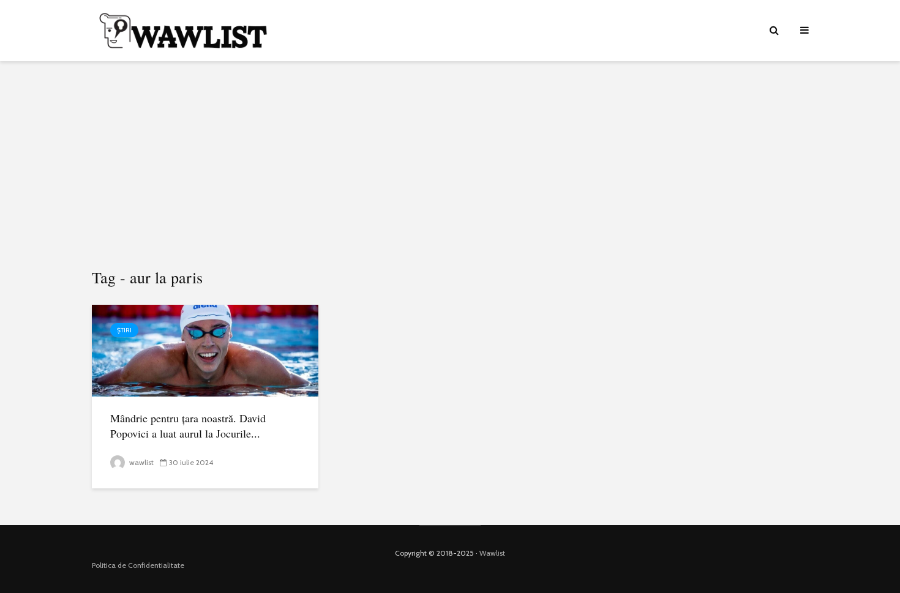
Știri (124, 330)
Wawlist (492, 553)
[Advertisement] (450, 165)
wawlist (140, 462)
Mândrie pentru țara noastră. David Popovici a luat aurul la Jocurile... (188, 426)
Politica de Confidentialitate (138, 565)
